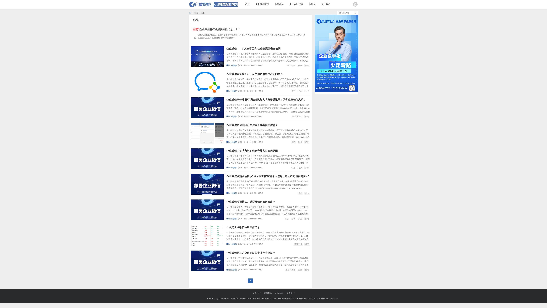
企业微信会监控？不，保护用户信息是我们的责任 (254, 74)
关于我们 (325, 4)
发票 (287, 218)
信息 (307, 65)
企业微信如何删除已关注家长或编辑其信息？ (252, 125)
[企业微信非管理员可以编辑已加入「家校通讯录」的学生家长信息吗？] (207, 117)
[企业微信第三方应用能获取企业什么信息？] (207, 270)
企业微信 (233, 65)
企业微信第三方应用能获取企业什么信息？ (250, 252)
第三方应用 (290, 270)
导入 (300, 167)
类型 (300, 218)
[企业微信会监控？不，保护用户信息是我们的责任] (207, 92)
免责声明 (291, 293)
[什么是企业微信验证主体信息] (207, 245)
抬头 (293, 218)
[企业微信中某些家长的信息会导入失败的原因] (207, 168)
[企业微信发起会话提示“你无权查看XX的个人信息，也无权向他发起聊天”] (207, 194)
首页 (247, 4)
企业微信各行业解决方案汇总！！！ (219, 29)
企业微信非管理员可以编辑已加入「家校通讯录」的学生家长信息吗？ (266, 99)
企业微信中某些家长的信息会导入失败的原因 (252, 150)
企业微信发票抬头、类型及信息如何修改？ (250, 201)
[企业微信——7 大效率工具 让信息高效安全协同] (207, 66)
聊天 (307, 193)
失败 (307, 167)
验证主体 (298, 244)
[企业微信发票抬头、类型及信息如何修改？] (207, 219)
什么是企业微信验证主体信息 (243, 227)
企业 (300, 270)
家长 (300, 142)
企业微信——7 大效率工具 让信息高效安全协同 (253, 48)
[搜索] (355, 13)
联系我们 (268, 293)
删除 (293, 142)
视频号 (312, 4)
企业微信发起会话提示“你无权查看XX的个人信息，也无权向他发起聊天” (267, 176)
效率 (300, 65)
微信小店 (279, 4)
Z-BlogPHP (224, 298)
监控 (293, 91)
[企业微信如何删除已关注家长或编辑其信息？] (207, 143)
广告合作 (279, 293)
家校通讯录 (297, 116)
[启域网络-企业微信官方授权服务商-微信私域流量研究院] (190, 12)
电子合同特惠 (296, 4)
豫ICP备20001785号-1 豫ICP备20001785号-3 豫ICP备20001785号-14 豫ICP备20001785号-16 (296, 298)
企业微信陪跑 (262, 4)
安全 (307, 91)
